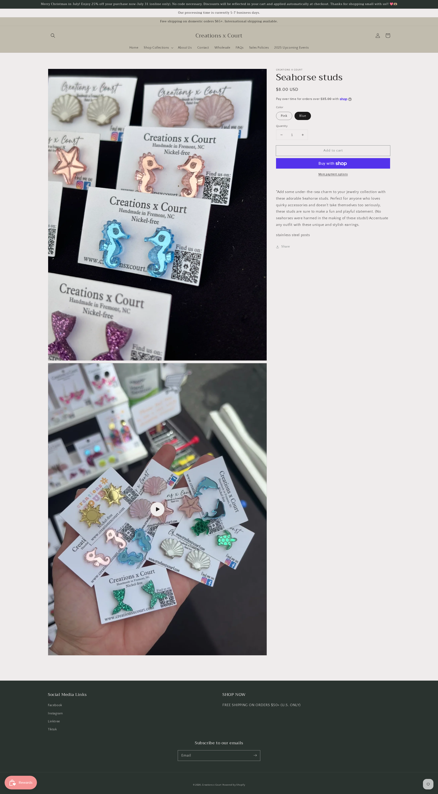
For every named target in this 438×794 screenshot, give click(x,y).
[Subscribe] (255, 755)
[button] (53, 36)
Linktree (54, 721)
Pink (284, 116)
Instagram (55, 713)
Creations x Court (212, 785)
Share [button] (285, 247)
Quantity (282, 126)
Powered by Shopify (233, 785)
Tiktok (52, 729)
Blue (302, 116)
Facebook (55, 705)
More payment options (333, 174)
